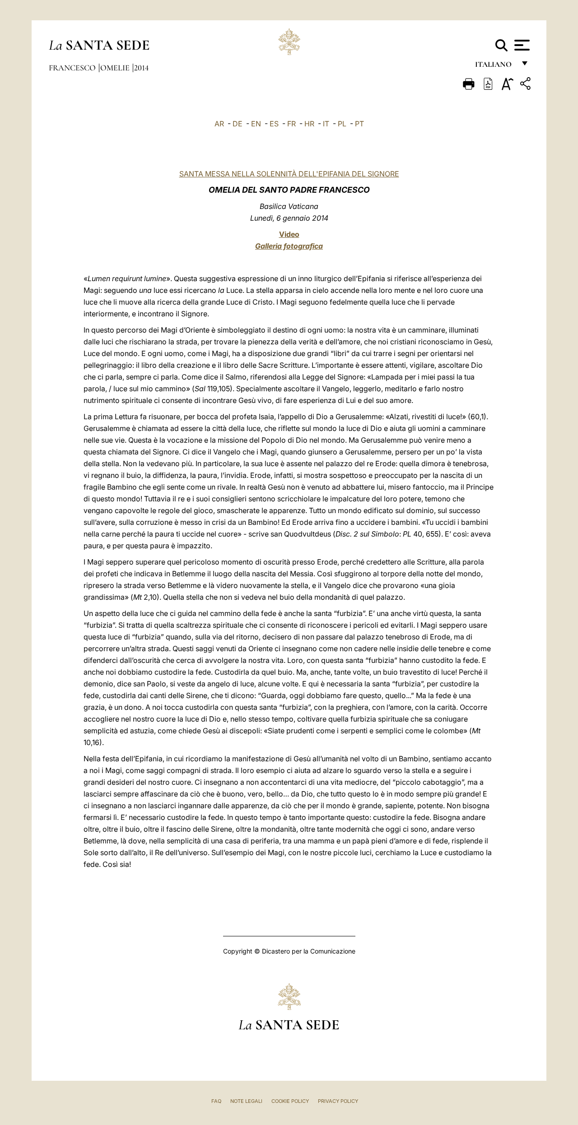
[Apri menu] (521, 45)
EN (256, 123)
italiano (495, 67)
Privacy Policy (338, 1101)
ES (274, 123)
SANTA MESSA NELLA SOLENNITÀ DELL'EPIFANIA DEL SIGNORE (289, 173)
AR (219, 123)
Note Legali (246, 1101)
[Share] (526, 85)
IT (326, 123)
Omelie (115, 68)
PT (359, 123)
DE (237, 123)
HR (309, 123)
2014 (141, 68)
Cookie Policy (290, 1101)
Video (289, 234)
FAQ (216, 1101)
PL (342, 123)
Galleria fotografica (289, 245)
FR (291, 123)
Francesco (73, 68)
